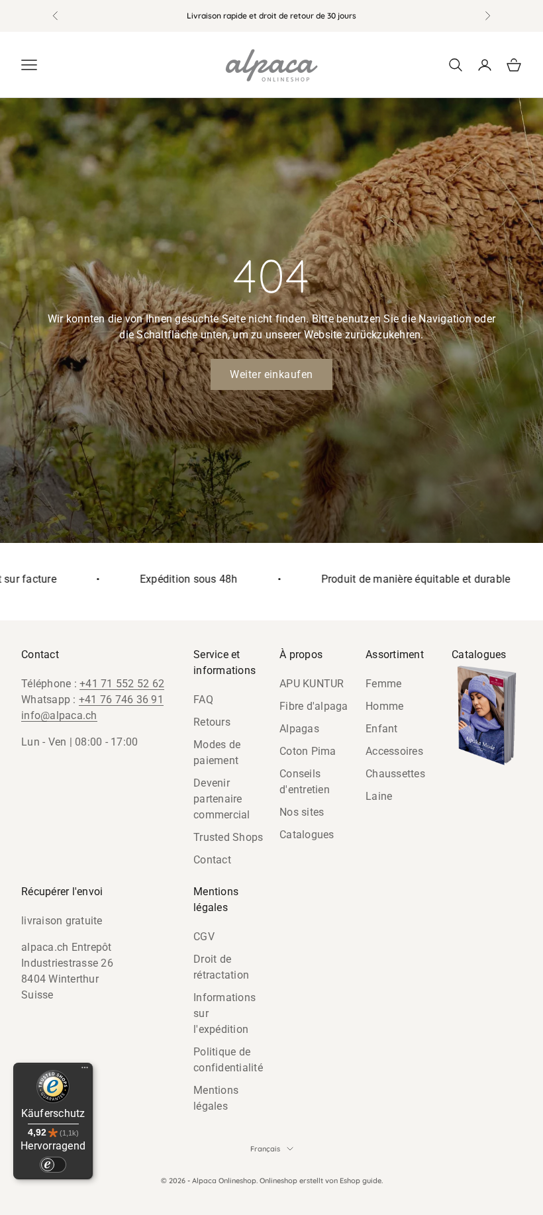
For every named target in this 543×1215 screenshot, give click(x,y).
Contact (212, 859)
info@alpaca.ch (59, 715)
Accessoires (394, 751)
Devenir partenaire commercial (221, 799)
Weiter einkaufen (271, 374)
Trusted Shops (228, 837)
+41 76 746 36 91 (121, 699)
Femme (383, 683)
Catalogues (306, 834)
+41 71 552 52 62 (121, 683)
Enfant (382, 728)
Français (265, 1148)
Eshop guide (360, 1180)
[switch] (53, 1165)
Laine (379, 796)
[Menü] (85, 1071)
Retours (211, 722)
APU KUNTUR (311, 683)
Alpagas (299, 728)
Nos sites (301, 812)
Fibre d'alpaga (313, 706)
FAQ (203, 699)
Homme (384, 706)
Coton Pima (307, 751)
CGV (204, 936)
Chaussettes (395, 773)
